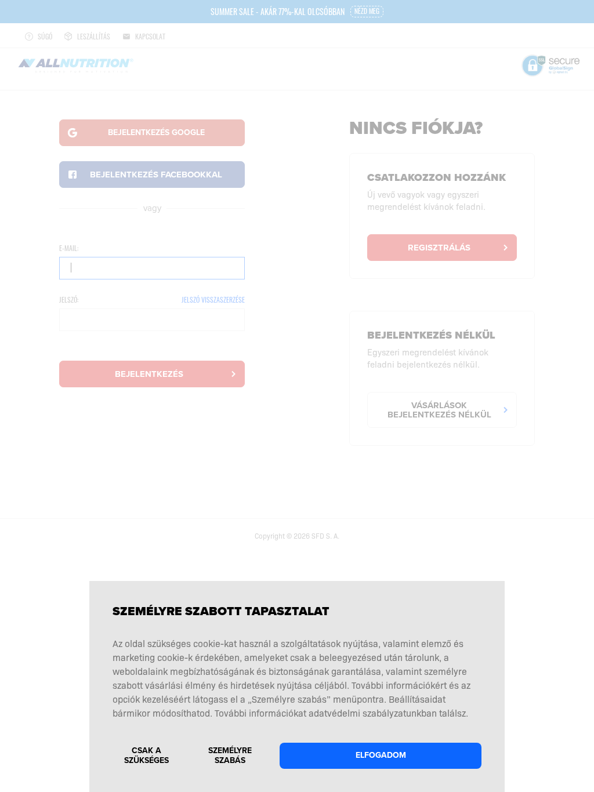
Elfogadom (381, 755)
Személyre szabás (230, 755)
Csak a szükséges (146, 755)
